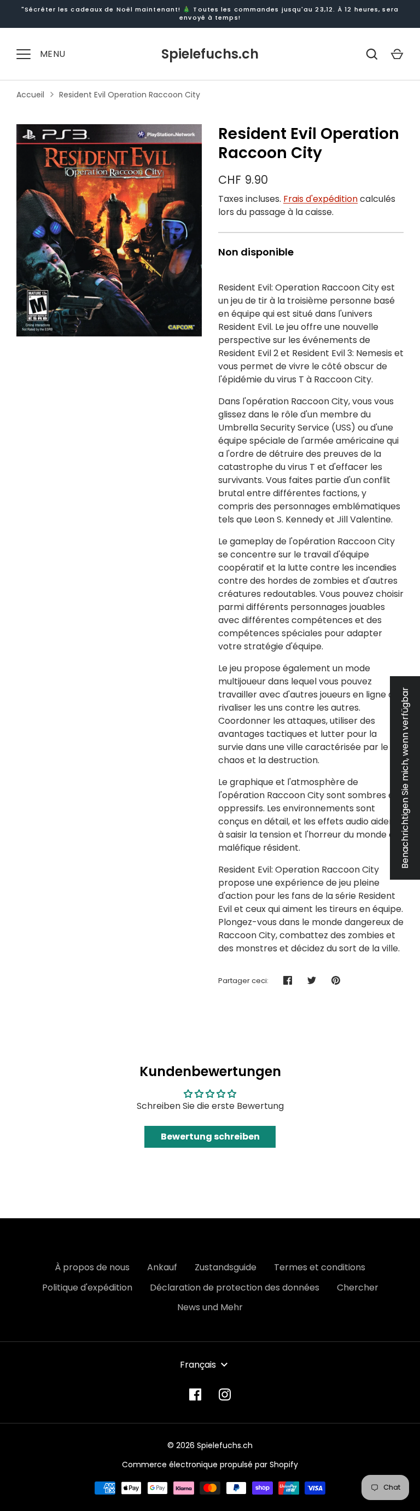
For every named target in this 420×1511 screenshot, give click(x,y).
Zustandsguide (225, 1267)
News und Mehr (210, 1307)
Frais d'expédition (320, 199)
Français (198, 1364)
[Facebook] (195, 1394)
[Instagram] (225, 1394)
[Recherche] (372, 54)
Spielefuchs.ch (210, 54)
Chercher (357, 1287)
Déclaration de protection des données (234, 1287)
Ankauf (162, 1267)
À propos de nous (92, 1267)
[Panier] (397, 54)
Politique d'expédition (87, 1287)
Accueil (30, 94)
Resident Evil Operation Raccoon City (129, 94)
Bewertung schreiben (210, 1136)
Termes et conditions (319, 1267)
